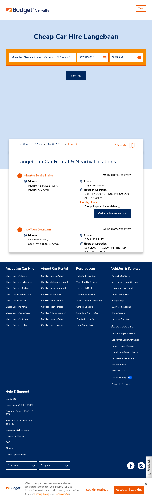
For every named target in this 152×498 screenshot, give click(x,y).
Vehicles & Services (125, 268)
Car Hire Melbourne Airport (54, 282)
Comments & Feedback (17, 430)
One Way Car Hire (120, 294)
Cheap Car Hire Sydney (17, 275)
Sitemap (10, 448)
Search (76, 76)
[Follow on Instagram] (142, 465)
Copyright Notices (121, 384)
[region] (76, 488)
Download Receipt (85, 294)
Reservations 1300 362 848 (19, 405)
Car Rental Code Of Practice (125, 339)
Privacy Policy (119, 364)
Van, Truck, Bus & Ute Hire (125, 282)
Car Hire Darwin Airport (53, 319)
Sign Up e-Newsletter (87, 312)
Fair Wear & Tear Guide (123, 358)
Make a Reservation (112, 213)
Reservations (86, 268)
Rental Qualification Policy (125, 352)
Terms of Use (118, 370)
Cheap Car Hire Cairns (17, 300)
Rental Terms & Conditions (89, 300)
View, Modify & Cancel (87, 282)
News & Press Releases (123, 346)
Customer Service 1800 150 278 (19, 413)
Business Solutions (121, 306)
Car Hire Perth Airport (52, 306)
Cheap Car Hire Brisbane (18, 288)
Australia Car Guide (121, 275)
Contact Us (11, 398)
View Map (121, 145)
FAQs (8, 442)
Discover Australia (121, 319)
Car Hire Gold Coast (51, 294)
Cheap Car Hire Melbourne (19, 282)
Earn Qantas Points (85, 325)
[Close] (146, 484)
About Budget (122, 326)
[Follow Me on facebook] (131, 465)
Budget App (118, 300)
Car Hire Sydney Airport (53, 275)
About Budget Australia (123, 333)
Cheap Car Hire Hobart (17, 325)
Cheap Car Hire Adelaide (18, 312)
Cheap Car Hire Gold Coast (19, 294)
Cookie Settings (119, 377)
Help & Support (17, 391)
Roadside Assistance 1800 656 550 (19, 422)
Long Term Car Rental (122, 288)
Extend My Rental (85, 288)
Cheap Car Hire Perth (16, 306)
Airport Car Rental (54, 268)
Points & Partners (85, 319)
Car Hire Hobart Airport (52, 325)
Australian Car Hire (20, 268)
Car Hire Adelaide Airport (53, 312)
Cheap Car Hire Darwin (17, 319)
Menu (142, 8)
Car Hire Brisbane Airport (53, 288)
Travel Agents (118, 312)
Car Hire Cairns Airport (52, 300)
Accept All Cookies (129, 490)
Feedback (149, 465)
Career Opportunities (16, 454)
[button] (119, 206)
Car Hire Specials (84, 306)
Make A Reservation (86, 275)
